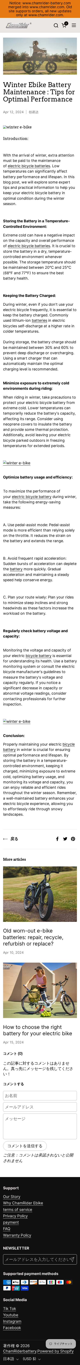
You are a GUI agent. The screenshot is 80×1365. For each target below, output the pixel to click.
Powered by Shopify (55, 1351)
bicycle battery (38, 656)
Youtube (10, 1315)
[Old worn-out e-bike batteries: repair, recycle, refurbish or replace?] (40, 894)
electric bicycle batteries (29, 166)
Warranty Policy (17, 1235)
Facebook (12, 1327)
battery (16, 569)
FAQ (6, 1228)
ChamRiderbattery (19, 1351)
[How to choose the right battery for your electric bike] (40, 990)
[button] (55, 25)
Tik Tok (9, 1308)
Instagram (12, 1321)
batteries (39, 320)
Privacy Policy (15, 1216)
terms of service (17, 1209)
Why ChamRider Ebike (23, 1203)
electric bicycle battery (31, 497)
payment (11, 1222)
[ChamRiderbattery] (18, 25)
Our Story (11, 1196)
